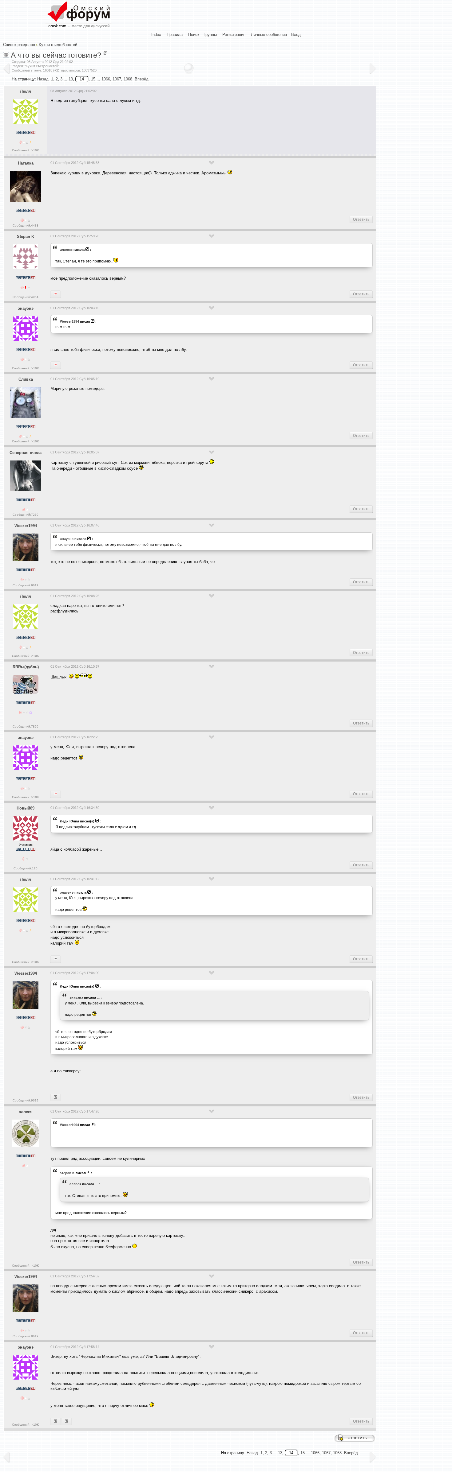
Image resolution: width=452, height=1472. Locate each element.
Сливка (25, 379)
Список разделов (19, 44)
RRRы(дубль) (26, 667)
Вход (296, 34)
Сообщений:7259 (25, 514)
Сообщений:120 (26, 868)
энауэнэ (26, 308)
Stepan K (25, 236)
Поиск (193, 34)
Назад (43, 79)
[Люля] (55, 794)
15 (93, 79)
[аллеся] (55, 294)
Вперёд (142, 79)
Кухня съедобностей (58, 44)
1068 (128, 79)
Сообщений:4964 (25, 297)
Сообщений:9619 (25, 585)
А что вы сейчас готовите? (56, 55)
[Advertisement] (162, 126)
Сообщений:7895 (25, 726)
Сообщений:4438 (25, 225)
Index (156, 34)
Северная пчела (26, 452)
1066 (105, 79)
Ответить (361, 219)
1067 (117, 79)
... (98, 997)
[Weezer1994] (55, 365)
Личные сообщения (269, 34)
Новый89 (25, 808)
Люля (25, 91)
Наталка (26, 163)
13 (71, 79)
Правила (175, 34)
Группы (210, 34)
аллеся (66, 249)
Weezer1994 (69, 321)
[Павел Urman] (66, 1421)
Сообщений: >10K (25, 150)
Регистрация (233, 34)
